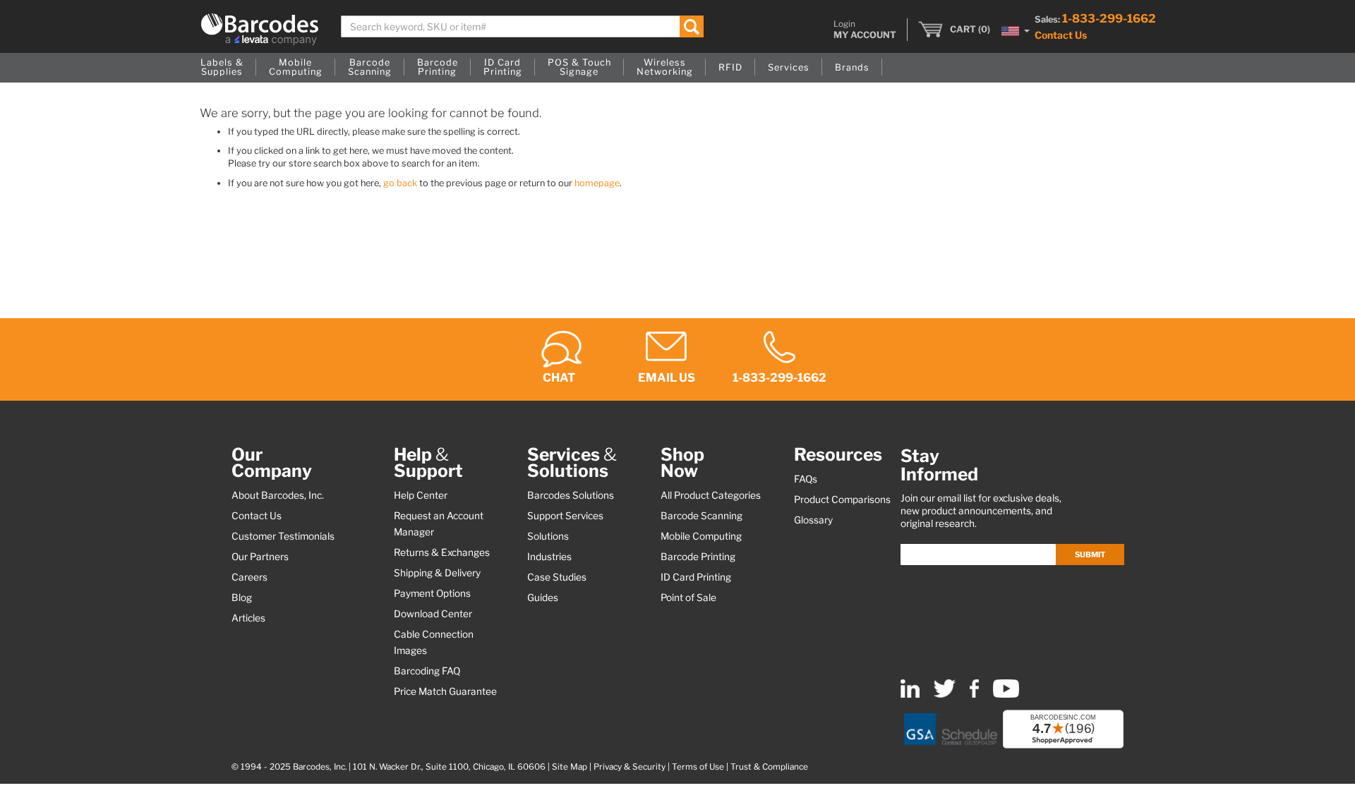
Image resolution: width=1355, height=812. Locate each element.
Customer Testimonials (283, 536)
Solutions (548, 536)
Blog (241, 597)
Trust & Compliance (769, 767)
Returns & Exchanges (442, 552)
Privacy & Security (630, 767)
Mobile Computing (701, 536)
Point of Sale (688, 597)
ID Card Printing (696, 577)
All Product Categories (711, 495)
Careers (249, 577)
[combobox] (522, 26)
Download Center (433, 613)
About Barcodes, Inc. (277, 495)
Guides (542, 597)
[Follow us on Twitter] (945, 694)
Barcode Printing (698, 556)
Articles (248, 618)
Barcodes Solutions (570, 495)
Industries (549, 556)
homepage (597, 183)
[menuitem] (221, 68)
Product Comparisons (842, 499)
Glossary (813, 520)
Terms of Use (698, 767)
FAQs (805, 479)
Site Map (569, 767)
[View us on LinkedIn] (910, 694)
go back (400, 183)
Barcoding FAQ (427, 671)
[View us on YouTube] (1006, 694)
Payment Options (432, 593)
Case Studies (556, 577)
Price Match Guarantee (445, 691)
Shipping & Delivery (437, 572)
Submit (1090, 554)
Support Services (565, 515)
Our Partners (260, 556)
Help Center (420, 495)
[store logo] (260, 29)
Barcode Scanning (701, 515)
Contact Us (1061, 35)
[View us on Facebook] (974, 694)
